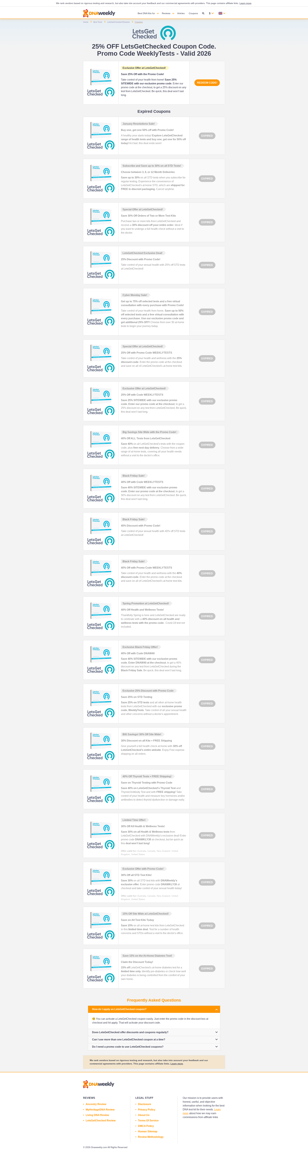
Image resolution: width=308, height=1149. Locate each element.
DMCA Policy (146, 1126)
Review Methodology (150, 1137)
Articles (181, 13)
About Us (144, 1115)
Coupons (193, 13)
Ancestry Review (96, 1104)
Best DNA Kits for (146, 13)
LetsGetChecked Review (101, 1120)
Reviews (166, 13)
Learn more (245, 3)
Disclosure (144, 1104)
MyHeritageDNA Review (100, 1109)
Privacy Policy (146, 1109)
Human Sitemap (147, 1131)
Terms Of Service (148, 1120)
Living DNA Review (97, 1115)
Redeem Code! (207, 82)
